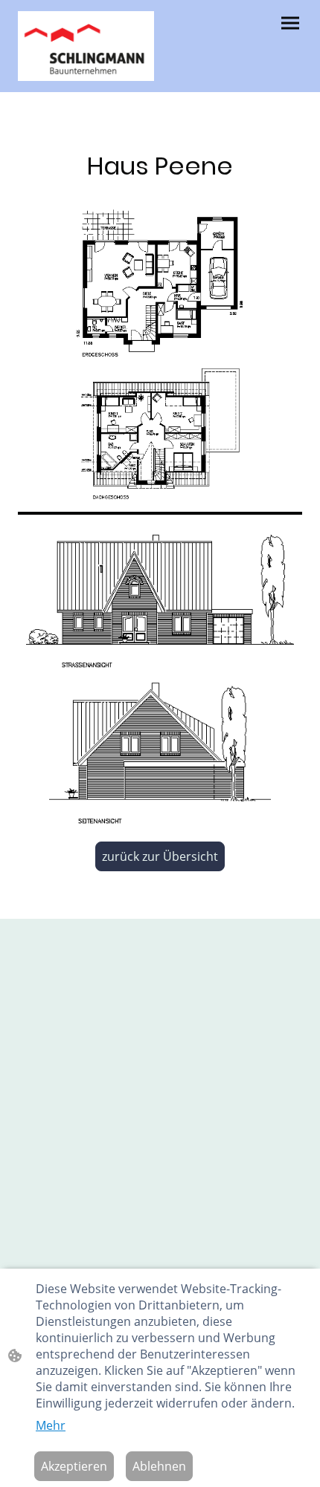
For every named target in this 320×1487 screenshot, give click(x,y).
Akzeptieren (74, 1466)
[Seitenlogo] (86, 46)
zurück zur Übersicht (160, 856)
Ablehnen (159, 1466)
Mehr (50, 1425)
